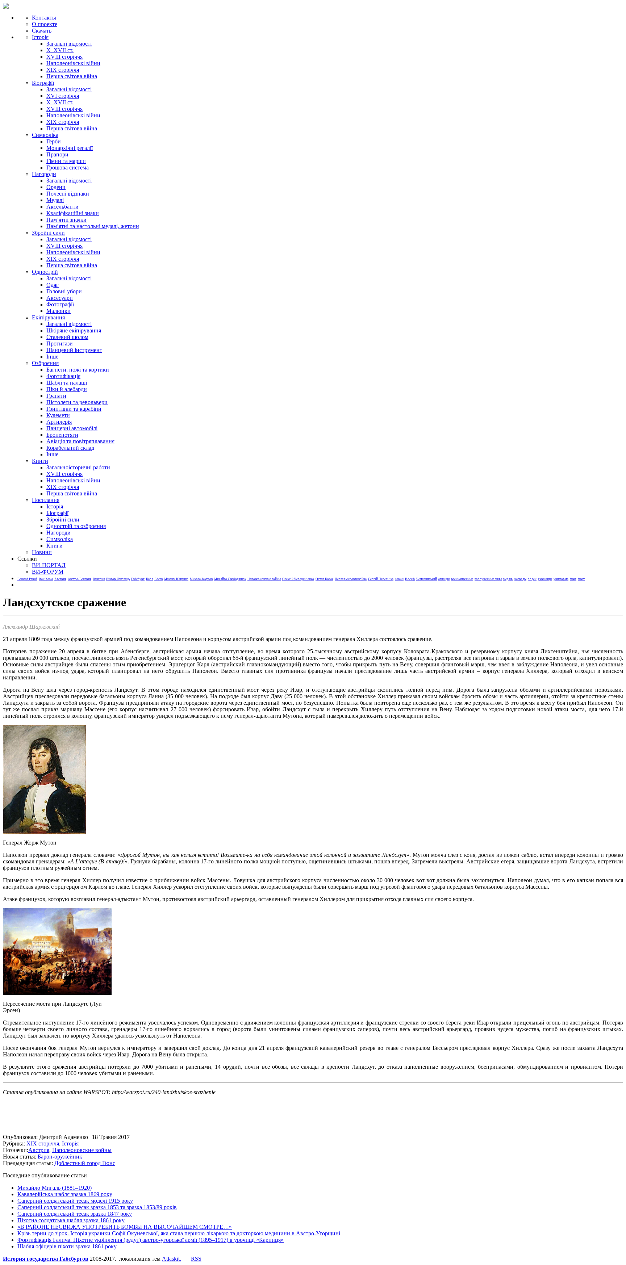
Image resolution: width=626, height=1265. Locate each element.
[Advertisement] (135, 1117)
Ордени (56, 187)
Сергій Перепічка (380, 579)
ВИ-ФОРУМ (47, 572)
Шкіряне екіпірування (73, 330)
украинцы (545, 579)
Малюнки (58, 311)
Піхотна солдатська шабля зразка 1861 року (71, 1220)
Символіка (59, 539)
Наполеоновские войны (264, 579)
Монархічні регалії (69, 148)
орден (532, 579)
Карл (149, 579)
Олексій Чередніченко (298, 579)
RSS (196, 1259)
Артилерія (59, 422)
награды (520, 579)
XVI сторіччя (62, 96)
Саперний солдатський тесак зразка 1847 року (74, 1214)
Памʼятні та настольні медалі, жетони (92, 226)
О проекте (44, 24)
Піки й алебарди (66, 389)
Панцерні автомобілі (71, 428)
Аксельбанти (62, 207)
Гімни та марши (66, 161)
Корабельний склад (70, 448)
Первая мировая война (351, 579)
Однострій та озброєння (76, 526)
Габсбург (138, 579)
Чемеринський (426, 579)
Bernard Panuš (27, 579)
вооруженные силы (488, 579)
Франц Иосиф (405, 579)
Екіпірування (48, 317)
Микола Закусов (201, 579)
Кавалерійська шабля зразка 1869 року (64, 1194)
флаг (573, 579)
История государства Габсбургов (45, 1259)
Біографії (43, 83)
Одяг (52, 285)
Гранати (56, 396)
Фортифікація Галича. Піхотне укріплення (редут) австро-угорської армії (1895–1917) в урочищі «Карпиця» (150, 1240)
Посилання (45, 500)
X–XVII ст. (60, 50)
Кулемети (58, 415)
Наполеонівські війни (73, 63)
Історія (40, 37)
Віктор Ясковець (118, 579)
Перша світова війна (71, 76)
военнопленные (462, 579)
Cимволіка (45, 135)
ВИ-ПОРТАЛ (49, 565)
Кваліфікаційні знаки (72, 213)
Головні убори (64, 291)
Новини (42, 552)
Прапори (57, 154)
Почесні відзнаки (67, 193)
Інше (52, 356)
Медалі (55, 200)
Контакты (44, 17)
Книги (40, 461)
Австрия (60, 579)
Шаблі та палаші (66, 383)
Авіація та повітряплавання (80, 441)
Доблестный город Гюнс (84, 1163)
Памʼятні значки (66, 220)
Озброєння (45, 363)
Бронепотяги (62, 435)
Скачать (41, 31)
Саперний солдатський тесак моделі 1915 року (75, 1201)
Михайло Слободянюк (230, 579)
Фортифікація (63, 376)
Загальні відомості (69, 44)
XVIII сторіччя (64, 57)
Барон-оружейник (60, 1156)
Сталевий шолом (67, 337)
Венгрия (99, 579)
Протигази (59, 343)
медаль (508, 579)
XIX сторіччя (62, 70)
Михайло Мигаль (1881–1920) (54, 1188)
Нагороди (44, 174)
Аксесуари (59, 298)
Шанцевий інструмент (74, 350)
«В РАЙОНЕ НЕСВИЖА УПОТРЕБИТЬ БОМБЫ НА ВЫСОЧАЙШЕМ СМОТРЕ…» (124, 1227)
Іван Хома (46, 579)
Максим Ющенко (176, 579)
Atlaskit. (171, 1259)
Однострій (45, 272)
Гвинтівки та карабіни (73, 409)
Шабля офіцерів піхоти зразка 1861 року (67, 1246)
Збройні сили (48, 233)
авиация (444, 579)
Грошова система (67, 167)
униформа (561, 579)
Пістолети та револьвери (77, 402)
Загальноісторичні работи (78, 467)
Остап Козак (324, 579)
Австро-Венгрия (79, 579)
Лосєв (158, 579)
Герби (53, 141)
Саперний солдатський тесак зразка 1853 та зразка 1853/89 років (97, 1207)
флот (581, 579)
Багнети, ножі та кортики (77, 369)
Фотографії (60, 304)
